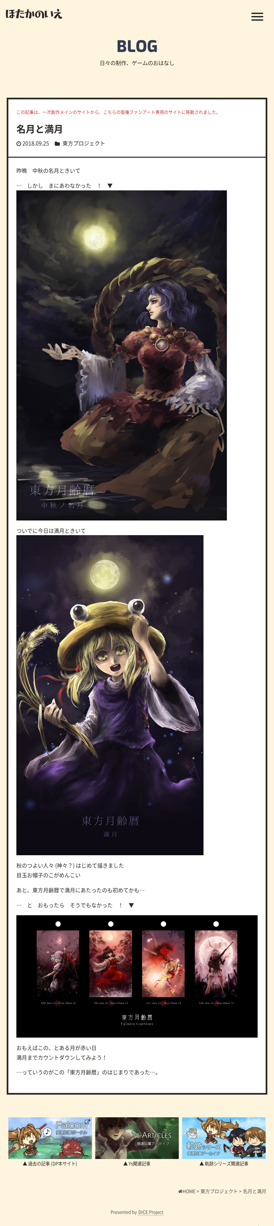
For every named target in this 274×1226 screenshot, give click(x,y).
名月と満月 (39, 128)
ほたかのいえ (33, 13)
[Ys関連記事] (137, 1138)
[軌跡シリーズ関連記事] (224, 1138)
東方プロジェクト (83, 143)
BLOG (137, 46)
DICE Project (150, 1212)
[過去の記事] (50, 1138)
